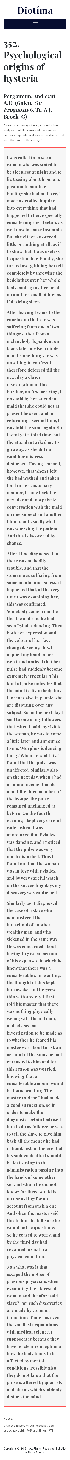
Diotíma (35, 10)
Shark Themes (37, 1452)
